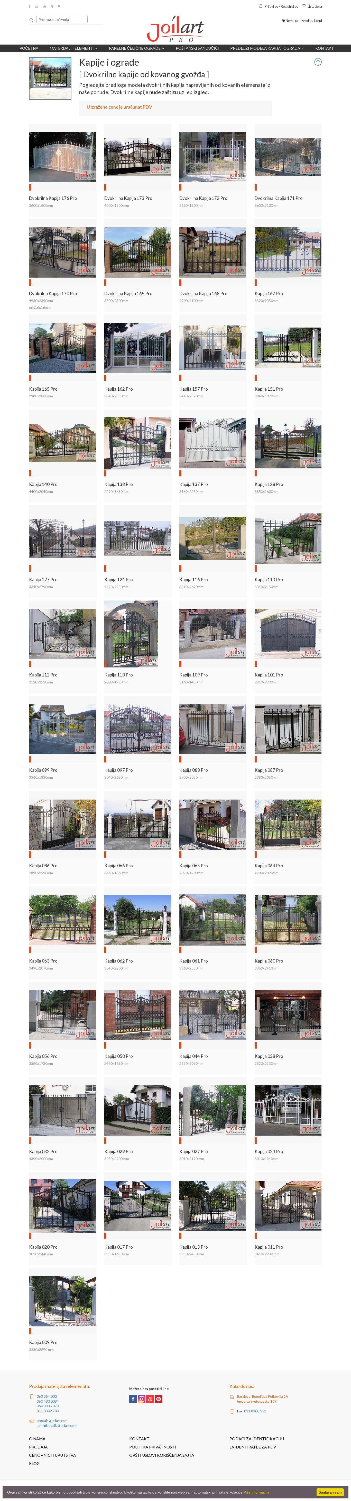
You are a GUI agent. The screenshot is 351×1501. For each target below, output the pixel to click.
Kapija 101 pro (269, 674)
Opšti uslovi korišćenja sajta (161, 1455)
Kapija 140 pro (43, 484)
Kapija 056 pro (43, 1056)
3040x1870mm (267, 396)
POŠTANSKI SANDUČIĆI (197, 48)
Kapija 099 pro (43, 770)
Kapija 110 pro (118, 674)
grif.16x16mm (40, 307)
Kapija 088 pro (193, 770)
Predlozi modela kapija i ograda (265, 48)
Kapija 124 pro (118, 579)
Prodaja (38, 1447)
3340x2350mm (116, 396)
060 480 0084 (48, 1401)
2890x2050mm (267, 777)
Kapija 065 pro (193, 865)
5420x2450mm (116, 587)
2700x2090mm (267, 873)
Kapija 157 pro (193, 389)
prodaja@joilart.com (52, 1421)
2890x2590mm (41, 873)
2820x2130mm (267, 1063)
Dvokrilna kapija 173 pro (128, 198)
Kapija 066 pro (118, 865)
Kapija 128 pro (269, 484)
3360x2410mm (267, 968)
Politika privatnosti (152, 1447)
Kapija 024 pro (269, 1151)
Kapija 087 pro (269, 770)
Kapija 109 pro (193, 674)
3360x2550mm (191, 968)
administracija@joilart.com (57, 1425)
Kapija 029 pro (118, 1151)
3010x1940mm (267, 1158)
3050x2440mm (41, 1254)
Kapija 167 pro (269, 293)
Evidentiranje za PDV (252, 1447)
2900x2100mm (191, 300)
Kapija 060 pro (269, 961)
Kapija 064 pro (269, 865)
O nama (37, 1438)
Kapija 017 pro (118, 1247)
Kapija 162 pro (118, 389)
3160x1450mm (191, 682)
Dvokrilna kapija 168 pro (203, 293)
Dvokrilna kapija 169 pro (128, 293)
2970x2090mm (191, 1063)
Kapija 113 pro (269, 579)
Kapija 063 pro (43, 961)
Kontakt (324, 48)
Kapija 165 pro (43, 389)
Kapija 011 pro (269, 1247)
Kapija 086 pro (43, 865)
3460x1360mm (116, 873)
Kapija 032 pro (43, 1151)
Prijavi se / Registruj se (281, 6)
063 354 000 (47, 1396)
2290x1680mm (116, 491)
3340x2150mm (267, 587)
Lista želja (315, 6)
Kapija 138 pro (118, 484)
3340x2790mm (41, 587)
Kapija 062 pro (118, 961)
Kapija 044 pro (193, 1056)
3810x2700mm (267, 682)
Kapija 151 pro (269, 389)
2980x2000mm (41, 396)
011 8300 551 (255, 1411)
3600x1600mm (41, 205)
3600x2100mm (267, 205)
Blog (34, 1463)
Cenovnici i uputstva (52, 1455)
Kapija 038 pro (269, 1056)
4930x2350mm (41, 300)
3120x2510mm (41, 682)
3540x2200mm (116, 968)
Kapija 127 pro (43, 579)
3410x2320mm (191, 396)
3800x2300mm (116, 300)
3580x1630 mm (116, 1254)
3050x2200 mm (116, 1158)
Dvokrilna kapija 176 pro (53, 198)
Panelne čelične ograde (135, 48)
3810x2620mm (191, 587)
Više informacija (256, 1492)
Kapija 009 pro (43, 1342)
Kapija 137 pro (193, 484)
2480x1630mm (116, 1063)
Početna (29, 48)
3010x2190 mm (191, 1158)
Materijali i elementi (72, 48)
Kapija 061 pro (193, 961)
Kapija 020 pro (43, 1247)
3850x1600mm (267, 491)
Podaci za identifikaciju (256, 1438)
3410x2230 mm (267, 1254)
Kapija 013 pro (193, 1247)
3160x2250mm (191, 491)
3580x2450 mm (191, 1254)
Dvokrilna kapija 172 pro (203, 198)
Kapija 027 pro (193, 1151)
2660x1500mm (191, 205)
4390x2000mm (41, 1158)
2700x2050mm (191, 777)
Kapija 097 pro (118, 770)
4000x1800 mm (116, 205)
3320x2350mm (267, 300)
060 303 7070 (48, 1406)
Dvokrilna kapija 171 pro (279, 198)
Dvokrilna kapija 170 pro (53, 293)
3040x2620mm (116, 777)
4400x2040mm (41, 491)
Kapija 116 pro (193, 579)
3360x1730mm (41, 1063)
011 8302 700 (48, 1411)
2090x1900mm (191, 873)
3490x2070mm (41, 968)
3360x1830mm (41, 777)
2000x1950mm (116, 682)
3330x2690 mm (41, 1349)
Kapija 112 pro (43, 674)
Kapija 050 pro (118, 1056)
